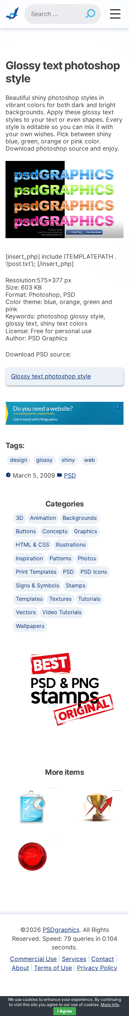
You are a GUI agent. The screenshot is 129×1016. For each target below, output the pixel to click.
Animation (43, 517)
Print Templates (36, 571)
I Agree (64, 1011)
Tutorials (89, 598)
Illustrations (71, 544)
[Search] (90, 14)
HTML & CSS (32, 544)
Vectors (26, 612)
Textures (60, 598)
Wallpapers (30, 625)
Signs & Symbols (37, 585)
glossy (44, 460)
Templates (29, 598)
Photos (87, 558)
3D (19, 517)
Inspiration (29, 558)
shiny (68, 460)
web (89, 460)
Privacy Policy (97, 967)
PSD (70, 475)
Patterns (60, 558)
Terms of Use (53, 967)
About (20, 967)
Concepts (54, 531)
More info (110, 1004)
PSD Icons (93, 571)
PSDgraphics (61, 929)
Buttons (26, 531)
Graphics (85, 531)
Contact (102, 958)
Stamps (75, 585)
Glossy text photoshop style (51, 376)
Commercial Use (33, 958)
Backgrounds (80, 517)
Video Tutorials (62, 612)
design (18, 460)
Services (74, 958)
